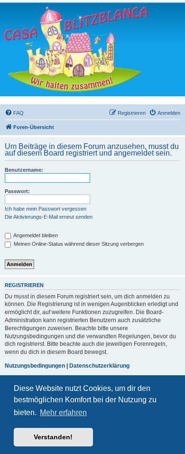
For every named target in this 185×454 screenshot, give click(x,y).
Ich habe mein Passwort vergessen (45, 209)
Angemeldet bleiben (35, 235)
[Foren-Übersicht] (75, 49)
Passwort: (17, 191)
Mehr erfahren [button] (63, 412)
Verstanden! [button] (53, 437)
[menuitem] (14, 113)
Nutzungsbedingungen (35, 365)
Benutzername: (24, 170)
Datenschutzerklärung (99, 365)
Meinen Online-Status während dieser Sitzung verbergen (78, 244)
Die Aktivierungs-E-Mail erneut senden (48, 217)
